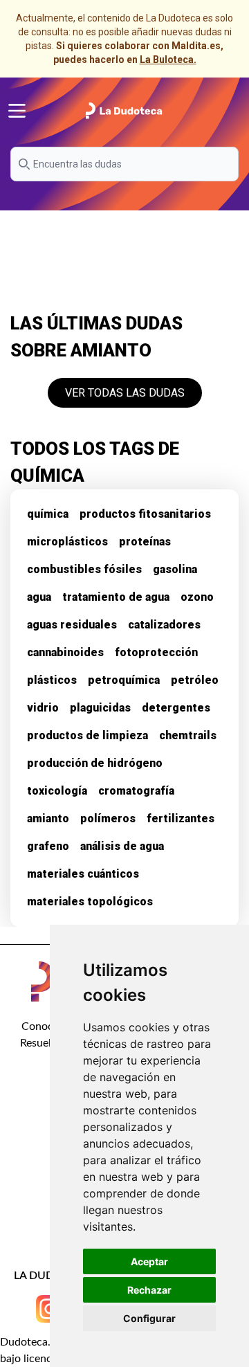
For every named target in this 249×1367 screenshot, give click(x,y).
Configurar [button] (149, 1318)
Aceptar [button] (149, 1261)
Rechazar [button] (149, 1290)
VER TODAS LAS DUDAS (125, 392)
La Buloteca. (168, 59)
